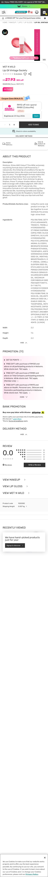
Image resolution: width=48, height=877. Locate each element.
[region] (24, 865)
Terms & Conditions (16, 421)
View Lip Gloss (13, 486)
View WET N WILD (14, 493)
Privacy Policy (32, 874)
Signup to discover (14, 545)
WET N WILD (9, 66)
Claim (36, 116)
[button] (44, 12)
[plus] (14, 124)
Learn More (17, 419)
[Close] (45, 858)
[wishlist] (25, 74)
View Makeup (12, 479)
